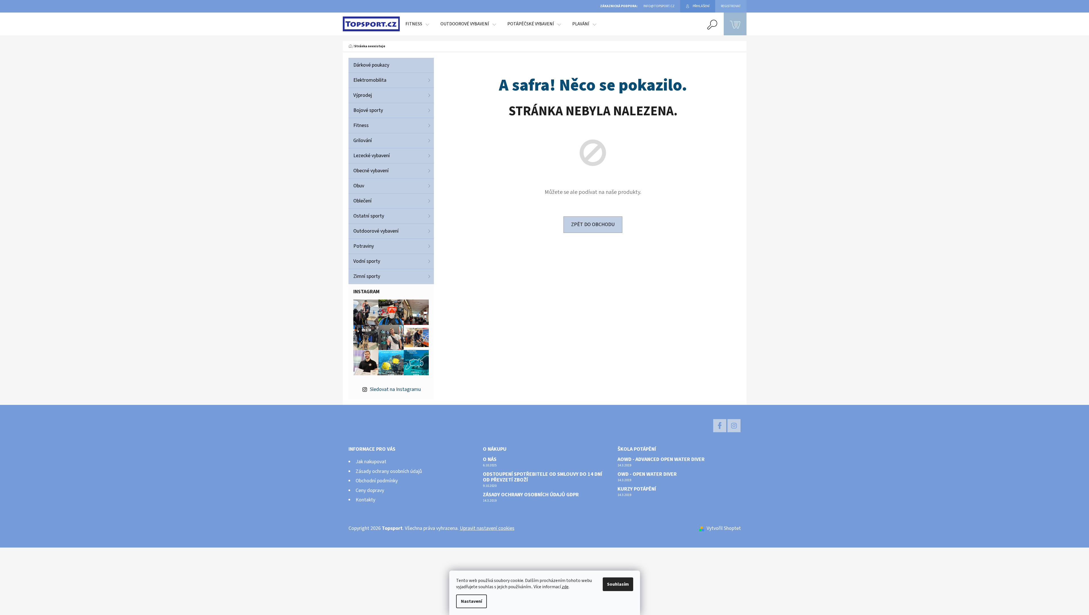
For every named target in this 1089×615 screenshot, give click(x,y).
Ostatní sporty (368, 216)
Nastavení (471, 601)
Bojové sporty (368, 110)
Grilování (362, 140)
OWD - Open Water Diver (647, 474)
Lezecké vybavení (371, 155)
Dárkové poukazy (371, 65)
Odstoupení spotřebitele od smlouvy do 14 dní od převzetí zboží (542, 477)
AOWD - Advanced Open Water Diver (661, 459)
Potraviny (363, 246)
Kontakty (365, 499)
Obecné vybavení (371, 170)
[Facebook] (719, 425)
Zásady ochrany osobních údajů (389, 471)
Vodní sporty (366, 261)
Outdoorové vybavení (376, 231)
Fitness (361, 125)
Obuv (358, 185)
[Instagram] (734, 425)
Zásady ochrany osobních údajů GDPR (531, 495)
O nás (490, 459)
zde (565, 587)
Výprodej (362, 95)
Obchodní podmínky (377, 480)
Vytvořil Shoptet (724, 528)
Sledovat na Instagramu (395, 389)
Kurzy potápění (637, 489)
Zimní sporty (366, 276)
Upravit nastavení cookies (487, 528)
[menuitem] (417, 24)
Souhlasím (618, 584)
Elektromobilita (369, 80)
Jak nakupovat (371, 461)
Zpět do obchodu (593, 224)
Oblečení (362, 200)
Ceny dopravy (370, 490)
